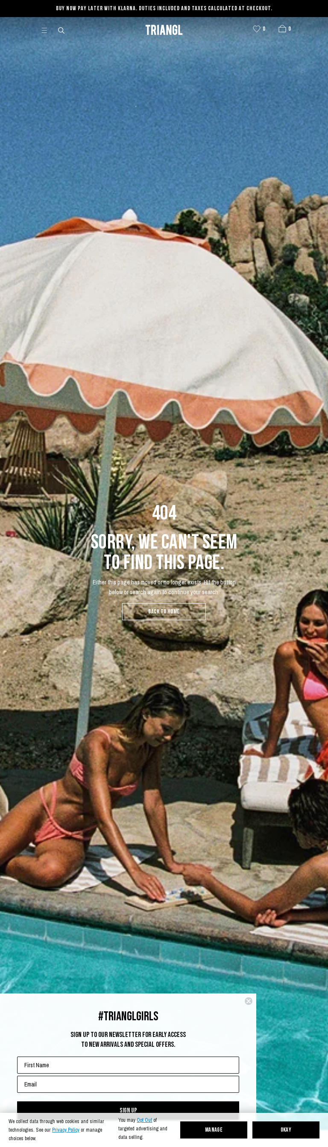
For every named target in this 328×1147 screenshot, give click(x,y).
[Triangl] (164, 30)
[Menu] (47, 30)
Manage (214, 1130)
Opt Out (144, 1120)
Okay (286, 1130)
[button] (282, 28)
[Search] (62, 30)
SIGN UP (128, 1110)
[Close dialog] (248, 1001)
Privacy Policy (65, 1130)
